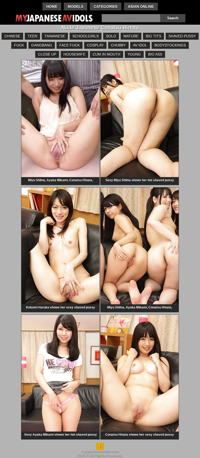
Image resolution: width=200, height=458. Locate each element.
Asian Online (141, 6)
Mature (131, 36)
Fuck (19, 45)
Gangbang (41, 45)
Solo (111, 36)
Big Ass (155, 54)
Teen (32, 36)
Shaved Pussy (182, 36)
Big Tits (153, 36)
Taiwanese (55, 36)
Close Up (47, 54)
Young (134, 54)
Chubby (118, 45)
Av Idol (140, 45)
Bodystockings (170, 45)
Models (75, 6)
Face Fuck (69, 45)
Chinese (12, 36)
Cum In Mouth (106, 54)
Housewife (74, 54)
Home (51, 6)
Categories (105, 6)
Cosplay (95, 45)
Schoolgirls (85, 36)
